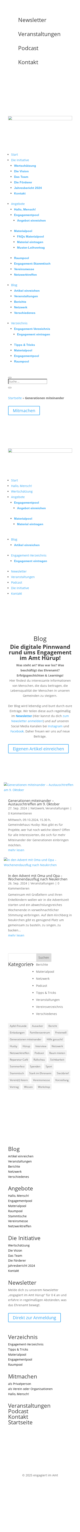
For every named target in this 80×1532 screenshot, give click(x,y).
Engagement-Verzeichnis (32, 328)
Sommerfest (17, 1066)
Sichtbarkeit (57, 1059)
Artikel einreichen (27, 290)
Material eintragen (30, 242)
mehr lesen (16, 850)
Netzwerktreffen (25, 274)
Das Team (21, 176)
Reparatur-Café (19, 1059)
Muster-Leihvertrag (31, 247)
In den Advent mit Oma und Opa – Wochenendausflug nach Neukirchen (37, 877)
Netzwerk (20, 307)
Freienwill (61, 1032)
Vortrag (14, 1087)
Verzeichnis (19, 323)
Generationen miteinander (25, 1039)
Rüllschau (39, 1059)
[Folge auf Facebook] (20, 76)
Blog (14, 285)
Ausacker (37, 1026)
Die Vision (21, 171)
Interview (40, 1046)
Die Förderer (23, 182)
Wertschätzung (25, 165)
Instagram (55, 726)
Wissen (28, 1087)
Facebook (17, 731)
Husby (13, 1046)
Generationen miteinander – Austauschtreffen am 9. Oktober (34, 802)
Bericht (52, 1026)
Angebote (18, 204)
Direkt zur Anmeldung (34, 1317)
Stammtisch (17, 1073)
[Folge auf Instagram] (11, 76)
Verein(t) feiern (19, 1080)
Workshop (44, 1087)
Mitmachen (24, 410)
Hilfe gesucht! (55, 1039)
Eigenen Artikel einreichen (38, 749)
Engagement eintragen (33, 334)
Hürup (26, 1046)
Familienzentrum (40, 1032)
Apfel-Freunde (18, 1026)
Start (14, 154)
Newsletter (32, 20)
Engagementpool (26, 215)
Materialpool (23, 231)
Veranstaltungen (39, 34)
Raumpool (21, 258)
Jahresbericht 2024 (28, 188)
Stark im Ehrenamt (40, 1073)
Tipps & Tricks (24, 344)
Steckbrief (63, 1073)
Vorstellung (62, 1080)
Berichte (20, 301)
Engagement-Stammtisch (32, 263)
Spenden (35, 1066)
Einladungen (17, 1032)
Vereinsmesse (24, 269)
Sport (49, 1066)
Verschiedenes (24, 313)
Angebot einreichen (31, 220)
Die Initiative (20, 160)
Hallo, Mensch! (25, 209)
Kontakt (28, 62)
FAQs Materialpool (30, 236)
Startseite (15, 398)
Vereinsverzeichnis (49, 1007)
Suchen (43, 957)
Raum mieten (57, 1053)
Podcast (28, 48)
